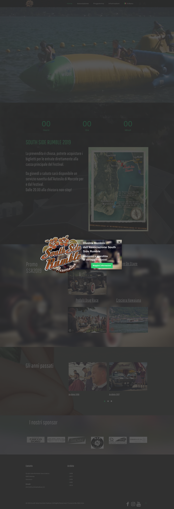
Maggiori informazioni (102, 265)
